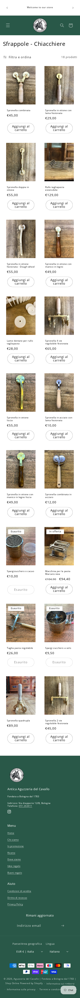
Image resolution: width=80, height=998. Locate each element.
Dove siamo (14, 859)
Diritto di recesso (17, 897)
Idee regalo (13, 866)
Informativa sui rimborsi (61, 983)
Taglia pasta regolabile (20, 647)
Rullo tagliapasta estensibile (54, 188)
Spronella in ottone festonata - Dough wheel (21, 265)
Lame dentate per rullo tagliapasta (20, 342)
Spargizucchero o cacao (20, 571)
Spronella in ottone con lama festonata (58, 112)
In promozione (15, 846)
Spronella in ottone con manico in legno (58, 265)
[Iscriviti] (62, 925)
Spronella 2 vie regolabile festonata (56, 722)
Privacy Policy (15, 904)
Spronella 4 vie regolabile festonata (56, 342)
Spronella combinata (18, 110)
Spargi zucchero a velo (58, 647)
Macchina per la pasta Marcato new (58, 572)
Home (10, 833)
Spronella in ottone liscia (17, 419)
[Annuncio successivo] (73, 8)
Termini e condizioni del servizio (58, 989)
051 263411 (25, 805)
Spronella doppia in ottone (18, 188)
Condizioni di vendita (19, 891)
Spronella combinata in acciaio (58, 496)
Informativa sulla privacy (21, 989)
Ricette (11, 852)
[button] (8, 25)
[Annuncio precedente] (7, 8)
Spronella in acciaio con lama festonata (58, 419)
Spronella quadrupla (18, 720)
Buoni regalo (14, 872)
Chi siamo (13, 839)
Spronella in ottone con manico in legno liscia (20, 496)
